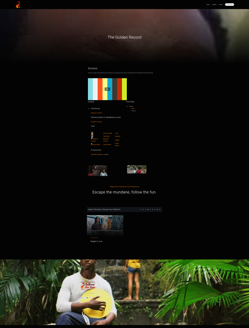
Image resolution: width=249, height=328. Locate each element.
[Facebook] (141, 209)
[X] (143, 209)
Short (133, 109)
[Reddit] (145, 209)
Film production (95, 237)
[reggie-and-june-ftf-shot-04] (97, 166)
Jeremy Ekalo (107, 144)
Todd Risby (106, 136)
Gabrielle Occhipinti (96, 154)
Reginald (117, 136)
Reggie (117, 140)
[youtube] (87, 298)
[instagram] (82, 298)
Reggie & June (96, 241)
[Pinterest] (155, 209)
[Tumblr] (152, 209)
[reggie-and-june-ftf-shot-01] (136, 166)
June (116, 133)
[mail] (90, 298)
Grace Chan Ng (107, 133)
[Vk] (157, 209)
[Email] (159, 209)
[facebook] (84, 298)
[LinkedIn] (148, 209)
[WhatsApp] (150, 209)
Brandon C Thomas (96, 113)
